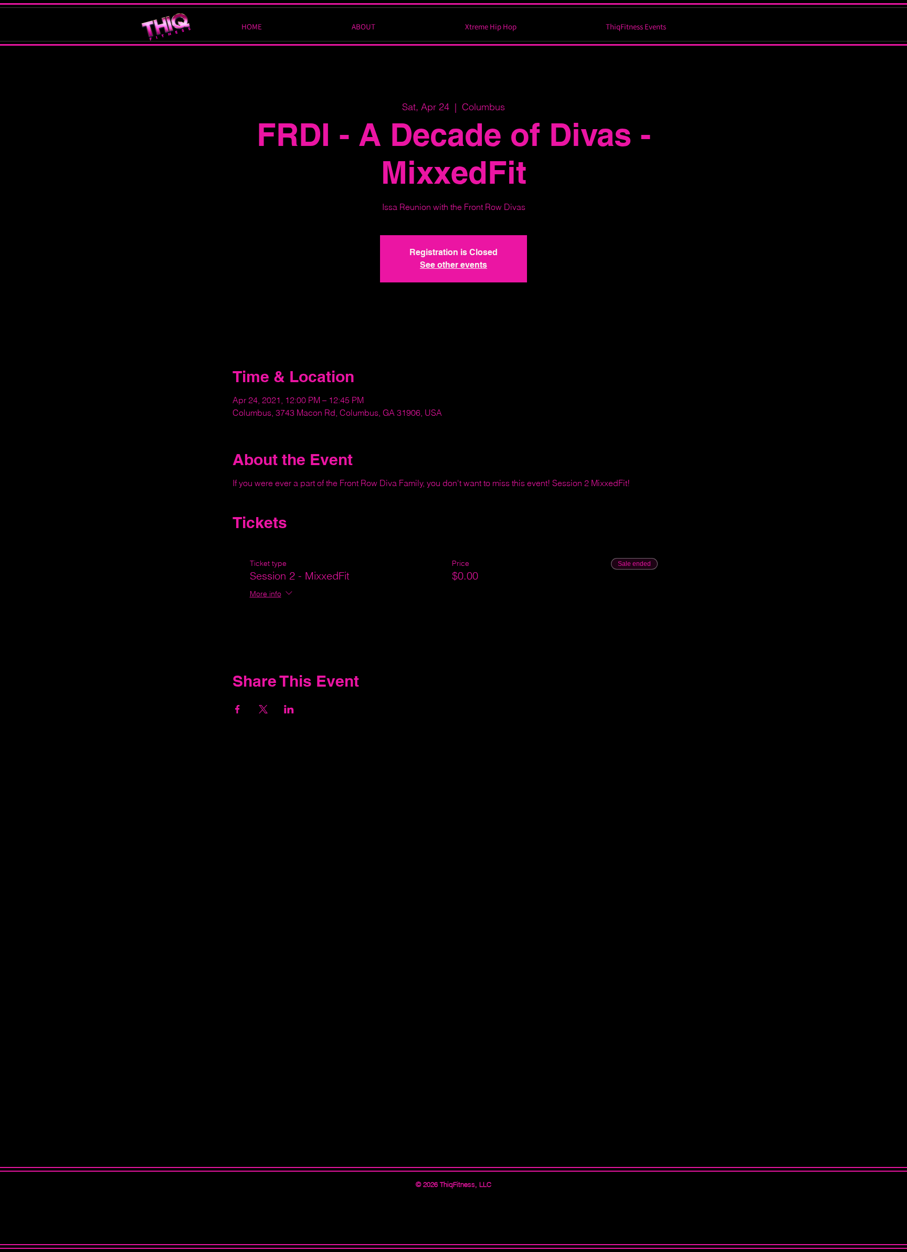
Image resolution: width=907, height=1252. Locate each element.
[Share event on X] (263, 709)
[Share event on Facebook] (237, 709)
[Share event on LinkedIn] (289, 709)
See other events (453, 265)
